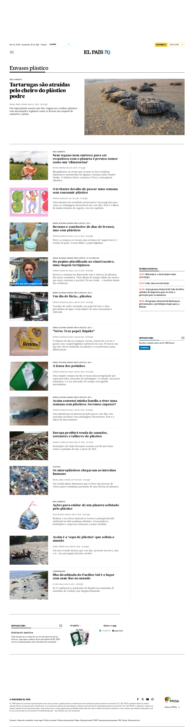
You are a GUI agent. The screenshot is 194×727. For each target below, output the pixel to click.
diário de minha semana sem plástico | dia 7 (72, 223)
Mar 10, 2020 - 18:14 (38, 104)
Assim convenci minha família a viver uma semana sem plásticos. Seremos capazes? (85, 403)
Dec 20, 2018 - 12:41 (84, 442)
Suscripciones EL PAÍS (89, 720)
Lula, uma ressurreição (157, 283)
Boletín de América (22, 633)
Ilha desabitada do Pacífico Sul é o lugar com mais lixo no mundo (84, 577)
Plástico (56, 467)
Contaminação (59, 571)
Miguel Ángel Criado (18, 104)
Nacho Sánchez (59, 168)
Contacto (13, 720)
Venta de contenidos (25, 720)
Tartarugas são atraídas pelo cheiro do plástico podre (40, 90)
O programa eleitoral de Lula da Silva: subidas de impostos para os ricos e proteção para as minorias (161, 292)
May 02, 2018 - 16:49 (79, 547)
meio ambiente (59, 152)
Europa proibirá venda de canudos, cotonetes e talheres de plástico (80, 435)
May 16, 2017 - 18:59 (74, 584)
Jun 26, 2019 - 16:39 (83, 410)
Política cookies (50, 720)
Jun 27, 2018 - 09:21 (81, 515)
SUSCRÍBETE (161, 45)
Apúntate (144, 348)
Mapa (77, 720)
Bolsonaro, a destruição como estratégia (157, 276)
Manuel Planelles (60, 442)
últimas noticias (148, 269)
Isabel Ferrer (58, 547)
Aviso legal (38, 720)
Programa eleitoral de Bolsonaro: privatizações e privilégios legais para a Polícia (159, 304)
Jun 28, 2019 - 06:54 (83, 372)
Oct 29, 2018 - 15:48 (80, 480)
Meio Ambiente (59, 502)
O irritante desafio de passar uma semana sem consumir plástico (85, 191)
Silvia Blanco (58, 515)
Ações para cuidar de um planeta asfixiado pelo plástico (86, 507)
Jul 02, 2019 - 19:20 (83, 271)
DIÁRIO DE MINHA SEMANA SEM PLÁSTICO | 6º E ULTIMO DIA (76, 258)
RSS (119, 720)
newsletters (146, 338)
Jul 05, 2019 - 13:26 (78, 198)
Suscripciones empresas (108, 720)
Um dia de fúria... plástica (72, 296)
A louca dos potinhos (69, 366)
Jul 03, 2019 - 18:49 (83, 236)
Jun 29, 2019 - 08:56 (83, 337)
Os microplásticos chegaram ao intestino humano (84, 472)
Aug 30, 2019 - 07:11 (76, 168)
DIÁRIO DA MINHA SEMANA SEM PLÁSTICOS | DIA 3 (72, 328)
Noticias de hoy (134, 720)
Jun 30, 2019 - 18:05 (83, 302)
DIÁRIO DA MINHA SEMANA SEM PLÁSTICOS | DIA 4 (72, 293)
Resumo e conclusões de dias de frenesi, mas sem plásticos (84, 229)
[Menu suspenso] (12, 52)
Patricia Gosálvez (60, 198)
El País (55, 584)
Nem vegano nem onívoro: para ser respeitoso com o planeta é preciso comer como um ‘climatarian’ (85, 159)
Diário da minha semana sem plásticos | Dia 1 (72, 397)
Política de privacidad (65, 720)
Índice (124, 720)
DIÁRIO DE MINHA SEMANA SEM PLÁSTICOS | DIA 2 (72, 363)
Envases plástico (29, 68)
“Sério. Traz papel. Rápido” (74, 331)
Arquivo (74, 626)
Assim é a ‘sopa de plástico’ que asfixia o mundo (83, 539)
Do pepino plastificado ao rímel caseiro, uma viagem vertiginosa (83, 263)
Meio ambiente (16, 80)
